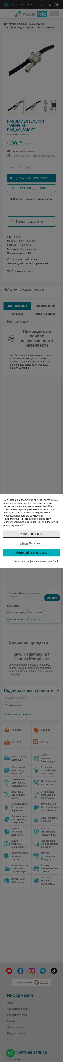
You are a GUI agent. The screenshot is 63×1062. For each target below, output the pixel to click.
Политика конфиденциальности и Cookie (36, 561)
